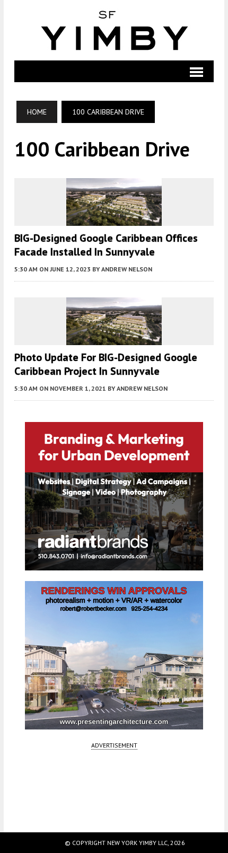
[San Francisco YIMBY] (114, 30)
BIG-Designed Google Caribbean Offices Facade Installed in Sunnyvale (106, 245)
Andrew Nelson (126, 269)
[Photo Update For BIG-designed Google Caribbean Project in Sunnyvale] (114, 337)
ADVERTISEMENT (114, 745)
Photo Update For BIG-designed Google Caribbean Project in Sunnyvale (105, 364)
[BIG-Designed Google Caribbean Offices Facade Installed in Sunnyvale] (114, 218)
